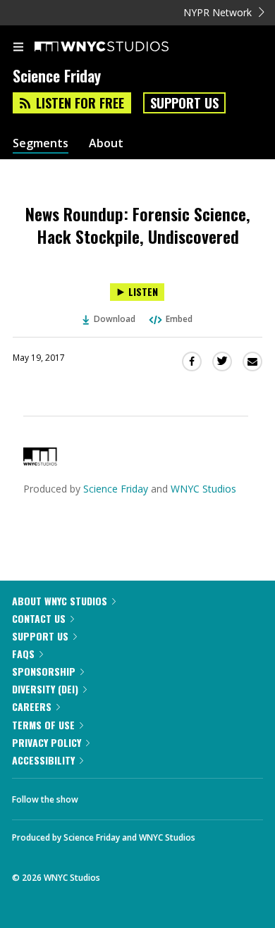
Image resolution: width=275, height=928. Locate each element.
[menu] (18, 48)
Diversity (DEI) (45, 688)
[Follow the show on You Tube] (179, 795)
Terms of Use (43, 724)
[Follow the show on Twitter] (141, 795)
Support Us (184, 103)
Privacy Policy (46, 742)
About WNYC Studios (59, 600)
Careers (31, 706)
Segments (40, 143)
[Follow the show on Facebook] (103, 795)
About (106, 143)
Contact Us (39, 618)
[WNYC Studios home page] (119, 47)
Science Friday (115, 488)
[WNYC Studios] (40, 462)
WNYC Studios (203, 488)
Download (114, 319)
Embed (179, 319)
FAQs (23, 653)
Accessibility (43, 760)
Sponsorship (43, 671)
